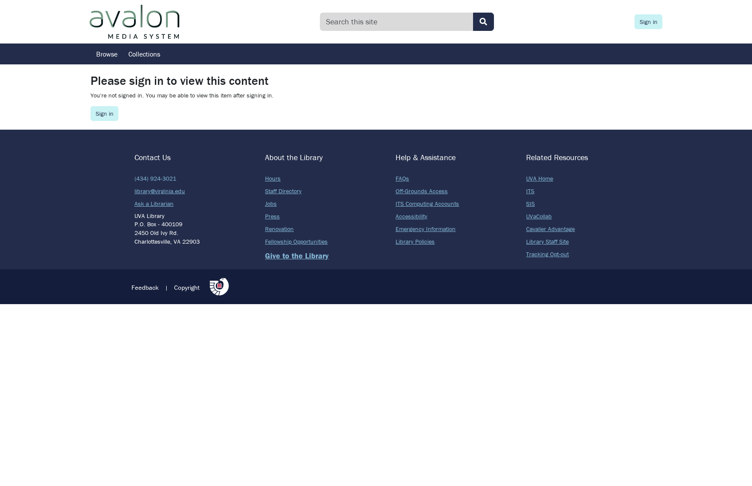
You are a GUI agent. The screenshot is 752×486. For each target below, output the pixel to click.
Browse (107, 54)
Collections (144, 54)
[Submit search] (483, 22)
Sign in (649, 22)
